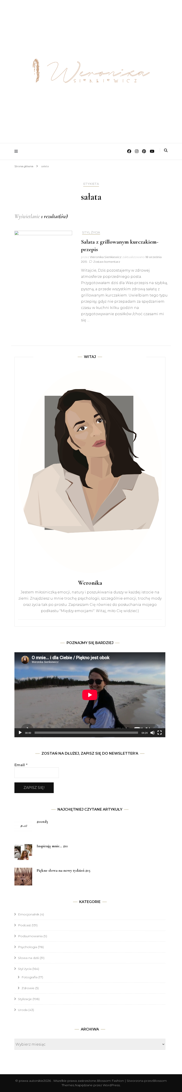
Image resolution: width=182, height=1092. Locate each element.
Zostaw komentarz (106, 261)
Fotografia (30, 977)
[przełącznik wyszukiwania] (166, 150)
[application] (89, 694)
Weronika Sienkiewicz (105, 257)
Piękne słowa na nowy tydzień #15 (63, 870)
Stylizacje (25, 999)
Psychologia (27, 947)
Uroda (23, 1010)
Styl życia (91, 232)
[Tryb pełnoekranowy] (159, 732)
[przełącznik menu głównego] (17, 151)
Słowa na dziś (28, 958)
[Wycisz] (152, 732)
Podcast (24, 925)
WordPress (111, 1085)
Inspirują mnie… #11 (52, 845)
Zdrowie (28, 988)
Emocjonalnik (28, 914)
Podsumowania (30, 936)
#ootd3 (42, 821)
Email (21, 765)
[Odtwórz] (20, 732)
